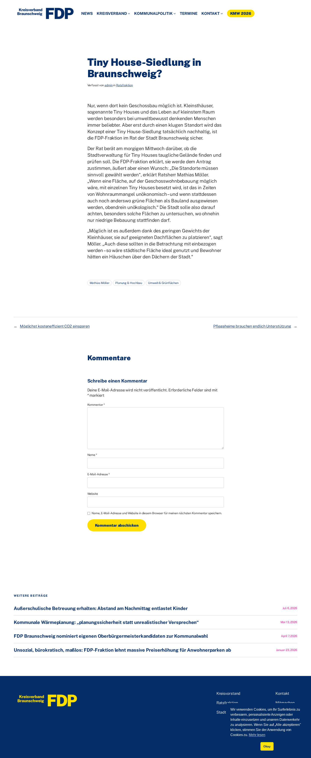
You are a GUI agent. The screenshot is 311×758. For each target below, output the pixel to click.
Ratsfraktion (124, 85)
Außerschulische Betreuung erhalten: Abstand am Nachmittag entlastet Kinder (101, 608)
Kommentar (96, 404)
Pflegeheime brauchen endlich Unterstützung (252, 326)
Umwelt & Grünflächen (163, 283)
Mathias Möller (100, 283)
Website (92, 493)
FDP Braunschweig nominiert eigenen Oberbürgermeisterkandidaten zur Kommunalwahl (111, 636)
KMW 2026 (240, 13)
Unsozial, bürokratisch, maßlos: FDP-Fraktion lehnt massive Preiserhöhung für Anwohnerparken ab (122, 650)
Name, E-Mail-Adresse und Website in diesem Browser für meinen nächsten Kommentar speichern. (157, 513)
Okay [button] (267, 746)
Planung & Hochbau (128, 283)
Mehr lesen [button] (257, 735)
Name (92, 454)
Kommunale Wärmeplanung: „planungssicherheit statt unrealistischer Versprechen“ (106, 622)
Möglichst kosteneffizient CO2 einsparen (55, 326)
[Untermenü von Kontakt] (222, 13)
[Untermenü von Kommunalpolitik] (174, 13)
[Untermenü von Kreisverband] (129, 13)
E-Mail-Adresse (98, 474)
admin (109, 85)
